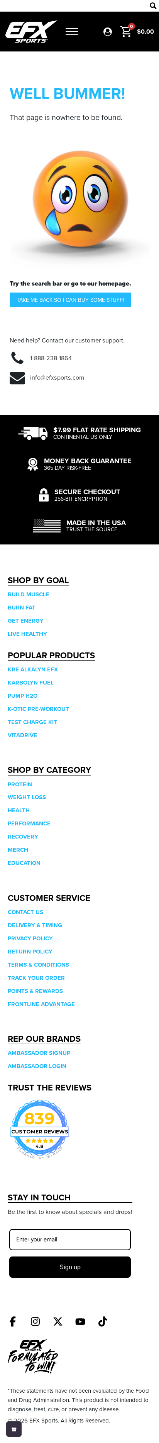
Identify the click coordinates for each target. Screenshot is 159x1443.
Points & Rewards (35, 991)
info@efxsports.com (57, 377)
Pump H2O (22, 696)
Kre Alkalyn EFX (33, 669)
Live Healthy (27, 634)
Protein (20, 784)
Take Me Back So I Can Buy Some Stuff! (70, 300)
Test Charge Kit (32, 722)
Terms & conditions (38, 964)
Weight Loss (27, 797)
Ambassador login (37, 1066)
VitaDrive (22, 735)
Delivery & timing (35, 925)
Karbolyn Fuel (31, 682)
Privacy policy (30, 938)
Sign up (70, 1267)
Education (24, 863)
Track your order (36, 978)
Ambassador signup (39, 1053)
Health (19, 810)
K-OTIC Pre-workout (38, 709)
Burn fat (22, 607)
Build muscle (28, 594)
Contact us (25, 912)
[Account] (107, 31)
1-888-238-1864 (51, 358)
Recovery (23, 836)
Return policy (30, 951)
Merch (18, 850)
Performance (29, 823)
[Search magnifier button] (153, 6)
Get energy (26, 620)
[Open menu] (72, 31)
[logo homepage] (31, 31)
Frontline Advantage (41, 1004)
